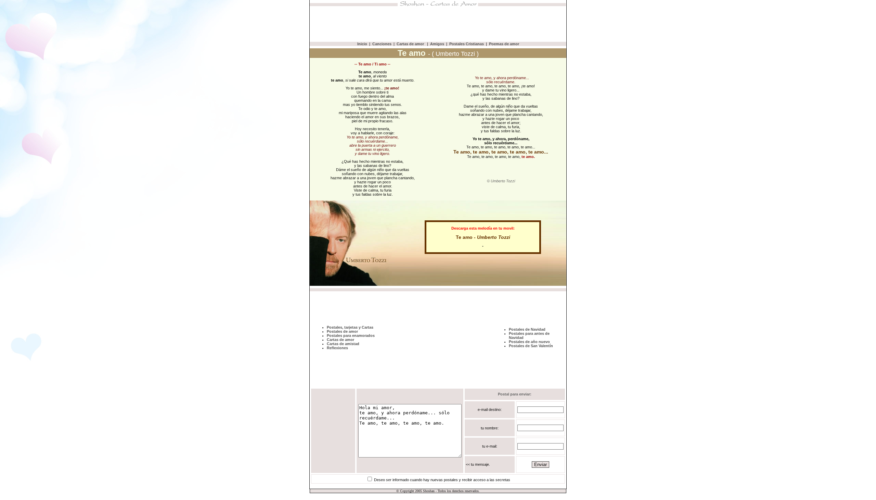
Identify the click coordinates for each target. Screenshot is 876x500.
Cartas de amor (411, 44)
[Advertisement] (438, 24)
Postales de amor (342, 331)
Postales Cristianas (466, 44)
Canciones (381, 44)
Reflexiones (337, 348)
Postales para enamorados (351, 335)
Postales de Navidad (527, 329)
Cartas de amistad (343, 344)
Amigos (437, 44)
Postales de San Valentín (531, 346)
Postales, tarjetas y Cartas (350, 327)
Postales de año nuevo (529, 342)
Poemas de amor (504, 44)
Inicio (362, 44)
